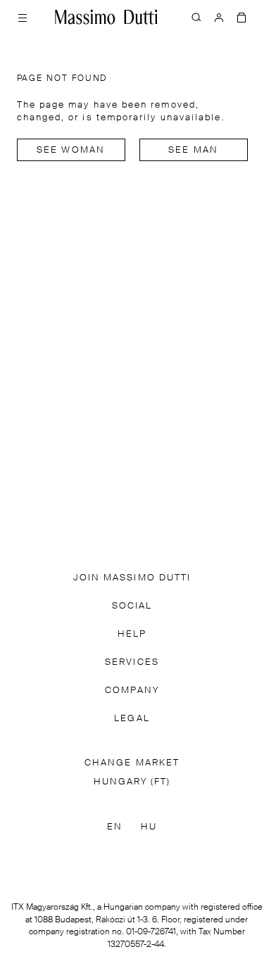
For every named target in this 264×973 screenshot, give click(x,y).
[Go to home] (106, 17)
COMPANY (132, 690)
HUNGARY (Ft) (132, 782)
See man (193, 150)
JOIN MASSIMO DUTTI (132, 578)
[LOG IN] (218, 16)
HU (149, 827)
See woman (71, 150)
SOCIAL (132, 606)
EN (114, 827)
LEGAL (131, 718)
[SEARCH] (196, 16)
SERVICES (132, 662)
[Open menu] (22, 16)
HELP (132, 634)
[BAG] (241, 16)
